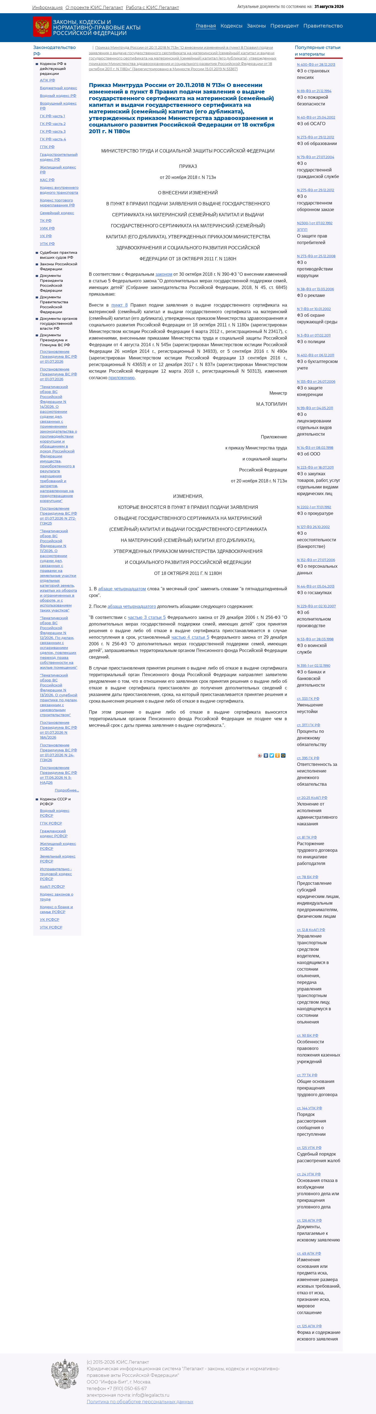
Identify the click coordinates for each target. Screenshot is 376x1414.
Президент (284, 26)
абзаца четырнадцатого (132, 606)
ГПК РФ (47, 146)
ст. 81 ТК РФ (307, 837)
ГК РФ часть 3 (53, 131)
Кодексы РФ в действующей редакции (53, 68)
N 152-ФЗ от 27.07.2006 (316, 560)
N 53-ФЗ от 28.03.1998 (315, 639)
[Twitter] (272, 754)
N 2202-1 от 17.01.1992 (314, 507)
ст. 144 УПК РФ (309, 1108)
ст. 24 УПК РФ (309, 1174)
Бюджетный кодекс (58, 88)
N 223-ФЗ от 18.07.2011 (315, 467)
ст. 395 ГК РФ (308, 758)
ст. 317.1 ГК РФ (308, 725)
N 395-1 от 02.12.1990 (313, 666)
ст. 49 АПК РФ (309, 1253)
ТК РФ (45, 220)
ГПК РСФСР (51, 823)
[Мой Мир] (283, 754)
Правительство (323, 26)
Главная (206, 26)
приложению (121, 377)
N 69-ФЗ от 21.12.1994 (314, 91)
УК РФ (46, 236)
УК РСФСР (49, 919)
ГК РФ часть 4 (53, 139)
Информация (47, 7)
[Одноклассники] (277, 754)
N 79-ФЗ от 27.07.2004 (315, 157)
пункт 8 (119, 305)
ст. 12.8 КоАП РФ (311, 930)
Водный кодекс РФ (58, 95)
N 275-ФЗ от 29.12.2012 (315, 190)
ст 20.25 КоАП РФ (312, 798)
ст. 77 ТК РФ (307, 1075)
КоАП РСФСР (52, 886)
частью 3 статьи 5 (146, 617)
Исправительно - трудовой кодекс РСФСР (56, 874)
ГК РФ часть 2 (53, 123)
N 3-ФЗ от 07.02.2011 (314, 335)
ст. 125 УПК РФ (309, 1148)
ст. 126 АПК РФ (309, 1220)
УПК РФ (47, 243)
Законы (256, 26)
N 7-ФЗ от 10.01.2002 (314, 309)
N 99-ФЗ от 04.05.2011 (315, 408)
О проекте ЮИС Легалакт (94, 7)
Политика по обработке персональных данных (140, 1401)
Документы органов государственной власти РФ (58, 323)
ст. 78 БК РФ (307, 877)
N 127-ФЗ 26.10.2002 (313, 527)
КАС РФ (47, 180)
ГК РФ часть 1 (52, 116)
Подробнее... (67, 790)
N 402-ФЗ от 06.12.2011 (315, 355)
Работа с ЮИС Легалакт (152, 7)
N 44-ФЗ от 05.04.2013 (315, 586)
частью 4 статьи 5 (190, 637)
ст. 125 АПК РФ (309, 1326)
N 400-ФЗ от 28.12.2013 (316, 64)
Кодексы (231, 26)
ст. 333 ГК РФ (308, 699)
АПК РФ (47, 80)
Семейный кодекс (57, 213)
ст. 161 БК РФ (307, 1035)
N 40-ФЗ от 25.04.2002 (316, 117)
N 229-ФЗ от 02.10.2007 (316, 606)
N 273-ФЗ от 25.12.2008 (316, 256)
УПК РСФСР (51, 927)
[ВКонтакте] (266, 754)
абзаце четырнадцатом (122, 588)
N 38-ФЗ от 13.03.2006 (315, 289)
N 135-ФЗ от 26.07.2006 (316, 382)
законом (164, 274)
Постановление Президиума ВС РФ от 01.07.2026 (58, 356)
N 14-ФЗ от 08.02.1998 (315, 448)
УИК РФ (47, 228)
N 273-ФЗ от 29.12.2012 (315, 137)
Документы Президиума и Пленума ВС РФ (55, 340)
